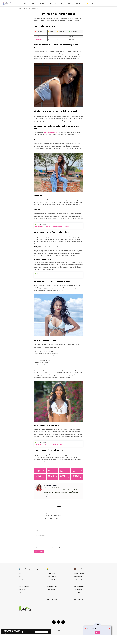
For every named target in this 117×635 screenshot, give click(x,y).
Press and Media (22, 589)
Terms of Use (21, 583)
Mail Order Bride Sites (51, 573)
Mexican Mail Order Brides (63, 477)
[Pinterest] (63, 622)
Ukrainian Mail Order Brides (52, 599)
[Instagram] (58, 622)
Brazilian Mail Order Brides (38, 470)
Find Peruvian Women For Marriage (45, 276)
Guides (62, 3)
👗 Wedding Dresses (77, 3)
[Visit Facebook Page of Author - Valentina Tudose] (44, 496)
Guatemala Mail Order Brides (51, 477)
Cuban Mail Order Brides (76, 470)
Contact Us (21, 576)
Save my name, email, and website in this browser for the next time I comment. (53, 547)
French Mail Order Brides (51, 592)
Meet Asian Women (78, 576)
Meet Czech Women (78, 596)
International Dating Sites (79, 573)
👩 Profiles (90, 3)
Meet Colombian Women (79, 586)
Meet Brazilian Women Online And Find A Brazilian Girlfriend (52, 226)
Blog (69, 3)
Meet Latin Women (78, 583)
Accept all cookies (41, 631)
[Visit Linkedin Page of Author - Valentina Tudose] (48, 496)
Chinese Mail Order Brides (52, 579)
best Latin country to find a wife (50, 132)
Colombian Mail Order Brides (63, 470)
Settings (28, 631)
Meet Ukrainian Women (78, 599)
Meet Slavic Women (78, 589)
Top (59, 630)
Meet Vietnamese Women (79, 579)
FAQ (20, 592)
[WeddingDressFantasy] (9, 3)
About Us (21, 573)
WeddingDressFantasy (23, 8)
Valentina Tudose (50, 486)
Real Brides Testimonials (24, 586)
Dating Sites (53, 3)
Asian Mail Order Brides (51, 576)
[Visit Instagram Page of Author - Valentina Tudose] (46, 496)
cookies (9, 630)
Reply (81, 511)
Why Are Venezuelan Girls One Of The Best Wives (49, 444)
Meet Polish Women (78, 592)
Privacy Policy (22, 579)
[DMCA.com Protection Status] (25, 610)
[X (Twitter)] (54, 622)
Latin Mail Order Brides (50, 470)
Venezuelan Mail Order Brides (76, 477)
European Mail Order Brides (52, 589)
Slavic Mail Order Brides (51, 596)
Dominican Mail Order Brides (38, 477)
